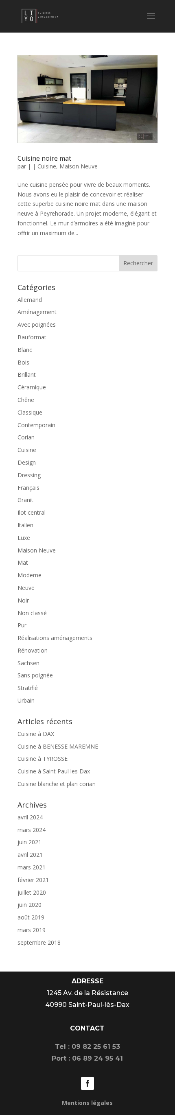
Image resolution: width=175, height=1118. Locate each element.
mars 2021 (32, 867)
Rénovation (33, 650)
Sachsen (28, 663)
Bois (23, 362)
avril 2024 (30, 817)
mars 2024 (32, 830)
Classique (30, 412)
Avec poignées (37, 324)
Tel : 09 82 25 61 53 (87, 1046)
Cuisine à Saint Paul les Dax (54, 771)
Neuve (26, 588)
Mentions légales (87, 1103)
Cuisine (46, 166)
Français (28, 487)
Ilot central (32, 512)
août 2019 (31, 917)
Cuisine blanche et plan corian (57, 784)
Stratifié (28, 688)
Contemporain (36, 425)
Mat (23, 562)
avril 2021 (30, 854)
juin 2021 (30, 842)
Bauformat (32, 337)
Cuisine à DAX (36, 734)
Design (27, 462)
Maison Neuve (78, 166)
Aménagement (37, 312)
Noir (23, 600)
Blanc (25, 350)
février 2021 (33, 880)
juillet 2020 (32, 892)
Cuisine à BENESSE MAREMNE (58, 746)
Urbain (26, 700)
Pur (22, 625)
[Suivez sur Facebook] (87, 1083)
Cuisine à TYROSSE (43, 758)
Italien (25, 525)
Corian (26, 437)
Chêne (26, 400)
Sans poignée (35, 675)
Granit (25, 500)
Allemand (30, 300)
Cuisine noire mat (44, 158)
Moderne (30, 575)
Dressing (29, 475)
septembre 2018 (39, 942)
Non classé (32, 613)
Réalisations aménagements (55, 638)
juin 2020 (30, 904)
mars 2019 (32, 930)
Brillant (27, 374)
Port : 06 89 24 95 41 (87, 1058)
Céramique (32, 387)
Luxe (24, 538)
